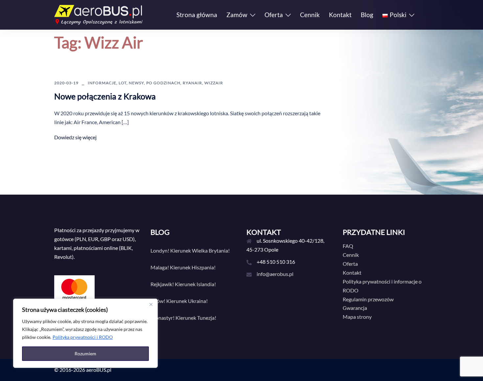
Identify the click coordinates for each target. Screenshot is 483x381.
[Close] (151, 304)
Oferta (273, 14)
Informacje (102, 82)
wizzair (213, 82)
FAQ (348, 246)
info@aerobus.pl (275, 274)
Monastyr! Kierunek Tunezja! (183, 317)
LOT (122, 82)
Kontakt (340, 14)
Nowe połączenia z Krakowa (105, 96)
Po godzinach (163, 82)
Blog (367, 14)
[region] (85, 333)
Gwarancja (355, 308)
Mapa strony (357, 316)
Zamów (236, 14)
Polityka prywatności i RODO (83, 337)
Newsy (136, 82)
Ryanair (192, 82)
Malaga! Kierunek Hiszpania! (183, 267)
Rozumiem (85, 353)
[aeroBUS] (98, 14)
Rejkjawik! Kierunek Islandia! (183, 284)
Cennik (310, 14)
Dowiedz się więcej (75, 137)
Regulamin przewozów (368, 299)
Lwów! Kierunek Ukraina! (179, 301)
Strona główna (196, 14)
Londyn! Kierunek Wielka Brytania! (190, 250)
